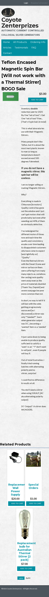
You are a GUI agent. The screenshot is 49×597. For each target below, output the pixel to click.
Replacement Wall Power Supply (17, 489)
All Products (20, 42)
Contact (7, 53)
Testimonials (21, 47)
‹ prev (21, 578)
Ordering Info (37, 42)
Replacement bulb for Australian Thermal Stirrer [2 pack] (26, 551)
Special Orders (33, 486)
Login (26, 3)
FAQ (33, 47)
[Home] (8, 12)
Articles (7, 47)
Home (6, 42)
